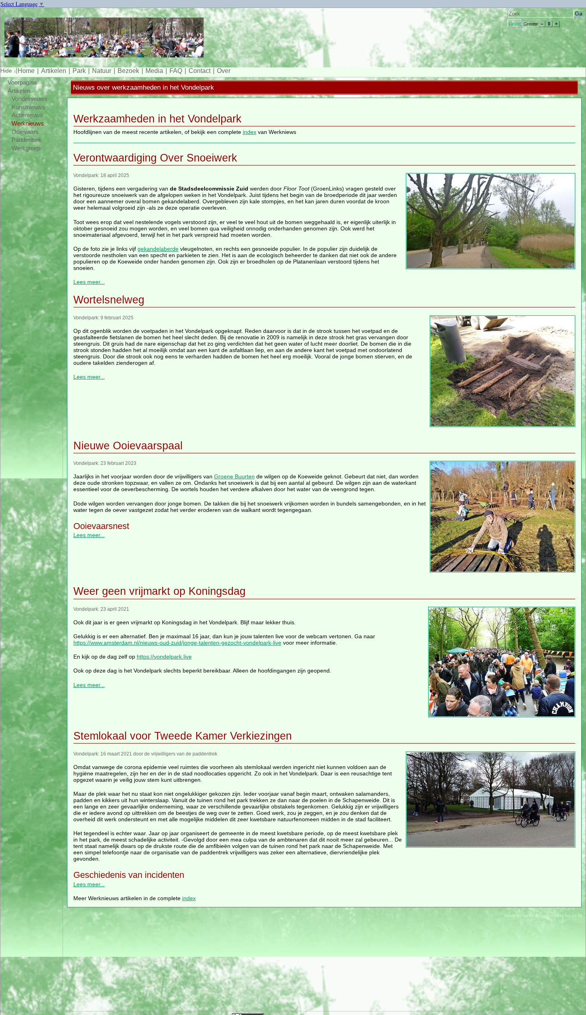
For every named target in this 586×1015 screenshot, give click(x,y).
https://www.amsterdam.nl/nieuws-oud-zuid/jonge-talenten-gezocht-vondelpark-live (177, 642)
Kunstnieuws (28, 107)
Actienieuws (27, 115)
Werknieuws (28, 123)
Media (154, 70)
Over (223, 70)
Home (26, 70)
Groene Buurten (234, 476)
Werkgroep (26, 148)
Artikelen (53, 70)
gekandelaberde (158, 249)
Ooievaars (25, 132)
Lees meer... (89, 282)
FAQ (175, 70)
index (249, 132)
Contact (199, 70)
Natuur (101, 70)
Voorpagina (22, 82)
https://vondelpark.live (164, 656)
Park (79, 70)
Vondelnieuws (29, 99)
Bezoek (128, 70)
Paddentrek (26, 140)
